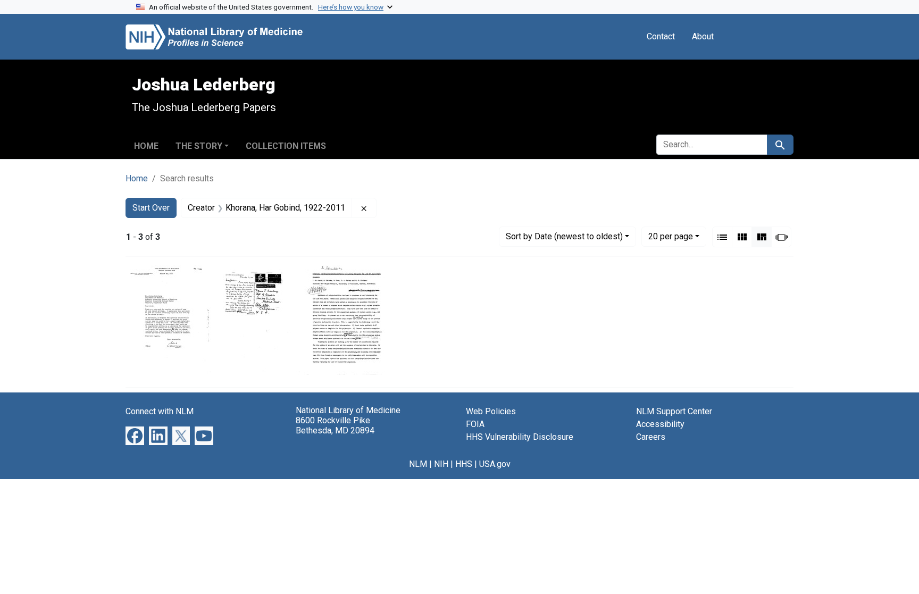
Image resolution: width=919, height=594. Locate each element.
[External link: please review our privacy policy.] (135, 435)
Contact (661, 36)
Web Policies (491, 411)
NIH (441, 464)
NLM (418, 464)
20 (670, 236)
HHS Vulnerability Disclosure (519, 437)
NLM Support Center (674, 411)
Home (146, 146)
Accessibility (660, 424)
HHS (463, 464)
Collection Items (286, 146)
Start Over (151, 208)
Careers (650, 437)
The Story (199, 146)
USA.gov (495, 464)
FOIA (475, 424)
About (703, 36)
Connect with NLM (160, 411)
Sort (564, 236)
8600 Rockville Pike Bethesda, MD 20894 (335, 425)
